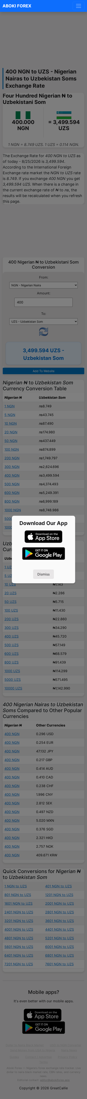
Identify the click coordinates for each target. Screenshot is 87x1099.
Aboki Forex (17, 5)
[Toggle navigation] (78, 6)
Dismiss (43, 574)
